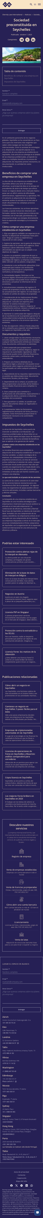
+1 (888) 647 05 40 (9, 1071)
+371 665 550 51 (8, 1092)
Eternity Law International (12, 15)
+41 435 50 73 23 (8, 1023)
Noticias (28, 15)
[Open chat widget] (37, 1212)
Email (4, 100)
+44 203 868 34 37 (9, 1043)
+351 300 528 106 (9, 1144)
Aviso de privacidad (21, 1172)
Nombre (6, 91)
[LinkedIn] (26, 1185)
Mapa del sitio (21, 1181)
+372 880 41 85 (8, 1053)
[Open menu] (39, 4)
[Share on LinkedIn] (33, 40)
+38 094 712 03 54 (9, 1033)
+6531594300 (7, 1122)
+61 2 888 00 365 (8, 1112)
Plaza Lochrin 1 (8, 1081)
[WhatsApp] (31, 1185)
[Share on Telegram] (21, 40)
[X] (16, 1185)
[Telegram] (21, 1185)
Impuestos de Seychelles (14, 81)
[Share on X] (27, 40)
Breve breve (7, 110)
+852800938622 (8, 1134)
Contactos (21, 1175)
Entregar (21, 130)
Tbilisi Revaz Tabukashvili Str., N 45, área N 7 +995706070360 (19, 1158)
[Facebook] (11, 1185)
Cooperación (21, 1178)
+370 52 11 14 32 (8, 1063)
